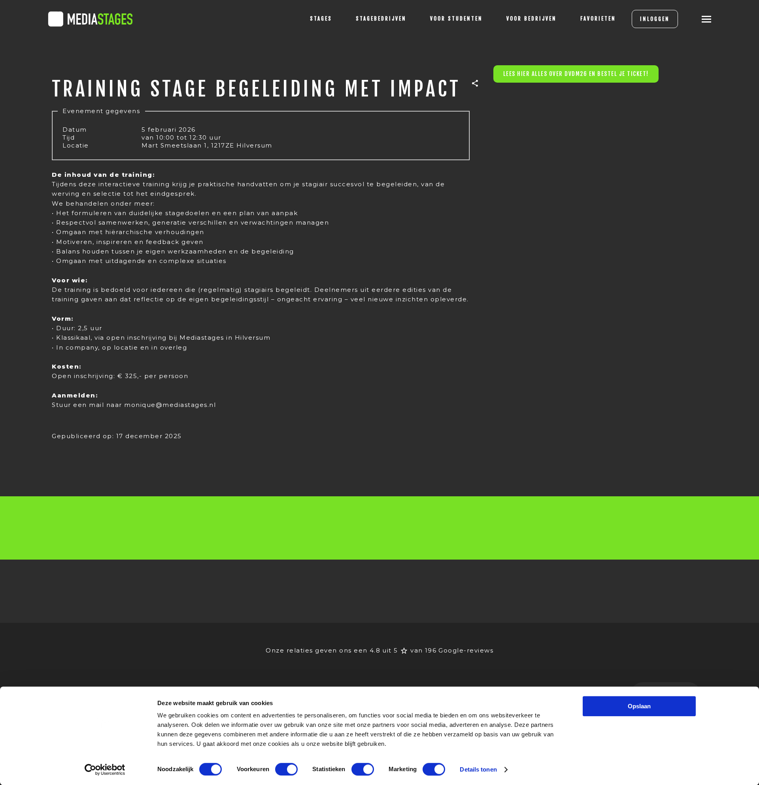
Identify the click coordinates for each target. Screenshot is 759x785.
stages (321, 18)
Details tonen (478, 769)
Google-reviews (465, 650)
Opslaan (639, 706)
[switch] (286, 769)
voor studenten (456, 18)
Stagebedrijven (381, 18)
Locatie (75, 145)
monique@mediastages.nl (170, 405)
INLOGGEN (655, 19)
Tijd (68, 137)
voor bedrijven (531, 18)
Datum (74, 129)
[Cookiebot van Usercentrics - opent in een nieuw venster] (105, 770)
